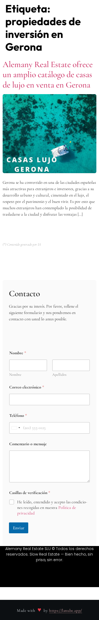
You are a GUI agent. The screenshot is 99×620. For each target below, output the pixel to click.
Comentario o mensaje (28, 444)
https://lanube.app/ (65, 610)
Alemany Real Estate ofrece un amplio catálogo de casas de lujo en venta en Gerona (48, 74)
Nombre (15, 374)
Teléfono (18, 415)
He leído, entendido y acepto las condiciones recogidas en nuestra (52, 507)
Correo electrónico (26, 387)
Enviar (18, 528)
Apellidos (59, 374)
